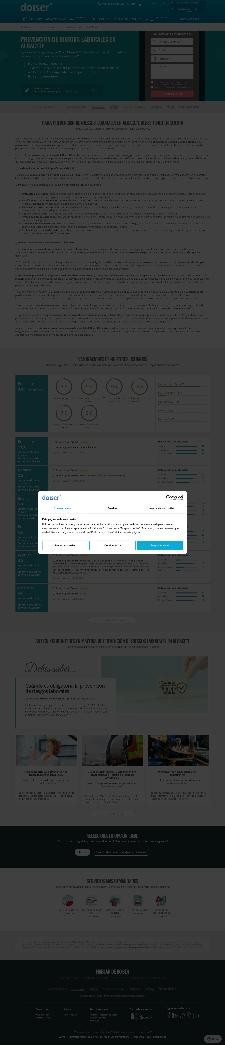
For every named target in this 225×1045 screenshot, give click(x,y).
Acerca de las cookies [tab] (162, 508)
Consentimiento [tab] (63, 508)
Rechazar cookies (65, 545)
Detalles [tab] (112, 508)
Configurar (110, 545)
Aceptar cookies (160, 545)
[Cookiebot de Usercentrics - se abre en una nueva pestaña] (168, 497)
